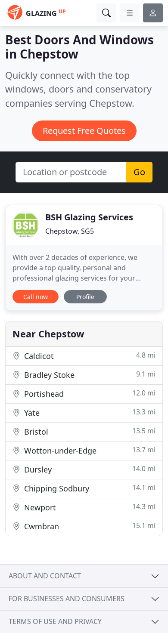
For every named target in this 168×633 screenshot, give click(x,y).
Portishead (89, 393)
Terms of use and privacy (55, 621)
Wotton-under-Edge (89, 450)
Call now (35, 297)
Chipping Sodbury (89, 488)
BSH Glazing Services (89, 217)
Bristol (89, 431)
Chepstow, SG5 (69, 231)
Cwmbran (89, 526)
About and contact (45, 576)
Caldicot (89, 355)
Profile (85, 297)
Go (139, 172)
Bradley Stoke (89, 374)
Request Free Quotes (84, 130)
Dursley (89, 469)
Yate (89, 412)
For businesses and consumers (66, 598)
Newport (89, 507)
